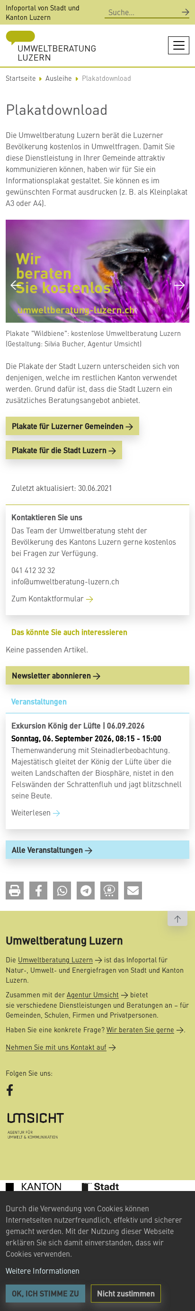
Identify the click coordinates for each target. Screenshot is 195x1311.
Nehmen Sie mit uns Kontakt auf (56, 1047)
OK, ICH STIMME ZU (45, 1293)
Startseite (21, 78)
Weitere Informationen (43, 1270)
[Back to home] (50, 45)
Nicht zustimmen (126, 1293)
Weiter (179, 283)
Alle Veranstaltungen (47, 849)
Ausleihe (58, 78)
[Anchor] (8, 631)
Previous (16, 283)
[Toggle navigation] (178, 45)
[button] (15, 891)
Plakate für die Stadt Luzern (59, 450)
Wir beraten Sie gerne (140, 1029)
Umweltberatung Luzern (55, 959)
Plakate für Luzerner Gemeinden (68, 425)
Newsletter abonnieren (51, 675)
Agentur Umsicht (93, 994)
